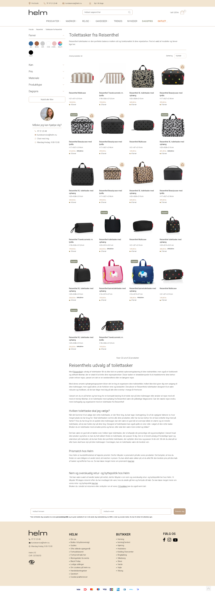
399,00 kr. (163, 102)
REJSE (85, 21)
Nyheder (178, 56)
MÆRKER (70, 21)
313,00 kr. (72, 151)
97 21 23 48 (42, 131)
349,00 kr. (133, 102)
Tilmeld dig (179, 511)
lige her (131, 461)
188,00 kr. (133, 298)
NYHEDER (132, 21)
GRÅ (42, 47)
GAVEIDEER (101, 21)
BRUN (37, 47)
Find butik (35, 3)
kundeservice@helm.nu (73, 3)
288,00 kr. (163, 249)
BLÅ (31, 47)
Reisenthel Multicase (77, 93)
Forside (31, 29)
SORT (31, 56)
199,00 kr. (102, 102)
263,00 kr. (102, 249)
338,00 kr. (72, 298)
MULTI (60, 47)
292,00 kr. (72, 346)
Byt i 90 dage (99, 3)
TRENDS (118, 21)
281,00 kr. (163, 151)
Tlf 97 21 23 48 (52, 3)
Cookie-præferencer (79, 577)
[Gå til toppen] (208, 588)
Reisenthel (39, 29)
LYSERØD (54, 47)
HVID (48, 47)
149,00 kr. (72, 102)
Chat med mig (43, 138)
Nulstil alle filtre (47, 99)
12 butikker (123, 486)
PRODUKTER (52, 21)
